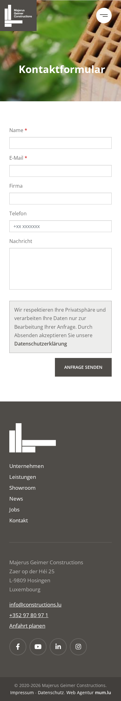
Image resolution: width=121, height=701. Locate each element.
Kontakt (18, 520)
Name (16, 130)
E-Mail (16, 157)
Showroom (22, 487)
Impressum (22, 692)
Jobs (14, 509)
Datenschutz (51, 692)
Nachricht (20, 241)
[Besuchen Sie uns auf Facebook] (17, 646)
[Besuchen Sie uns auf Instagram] (78, 646)
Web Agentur (80, 692)
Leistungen (22, 476)
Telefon (18, 213)
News (16, 498)
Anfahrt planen (27, 625)
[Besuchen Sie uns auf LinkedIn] (58, 646)
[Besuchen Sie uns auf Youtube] (38, 646)
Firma (16, 185)
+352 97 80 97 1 (28, 615)
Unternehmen (26, 466)
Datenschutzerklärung (40, 343)
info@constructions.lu (35, 604)
